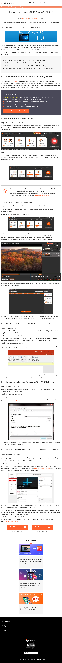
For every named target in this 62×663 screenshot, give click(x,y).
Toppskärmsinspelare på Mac (11, 521)
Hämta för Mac (23, 110)
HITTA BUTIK (33, 3)
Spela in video (10, 7)
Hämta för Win (9, 110)
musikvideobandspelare (19, 400)
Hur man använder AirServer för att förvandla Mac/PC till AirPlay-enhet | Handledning (31, 561)
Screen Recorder (14, 81)
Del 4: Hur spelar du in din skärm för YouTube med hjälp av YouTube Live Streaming (30, 68)
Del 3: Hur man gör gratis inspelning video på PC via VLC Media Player (26, 66)
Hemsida (3, 7)
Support (58, 3)
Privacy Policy (44, 662)
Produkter (43, 3)
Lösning (51, 3)
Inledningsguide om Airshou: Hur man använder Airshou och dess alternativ (30, 585)
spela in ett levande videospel (42, 468)
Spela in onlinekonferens (11, 97)
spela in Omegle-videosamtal (41, 195)
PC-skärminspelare (10, 94)
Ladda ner (13, 526)
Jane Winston (25, 18)
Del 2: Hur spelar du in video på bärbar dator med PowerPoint (23, 63)
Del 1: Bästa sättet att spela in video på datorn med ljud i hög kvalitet (25, 60)
